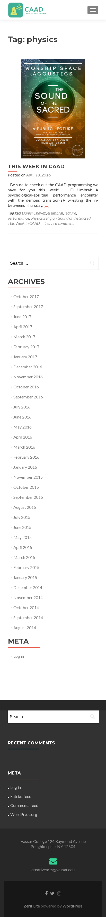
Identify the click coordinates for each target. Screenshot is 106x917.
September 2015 (28, 497)
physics (37, 218)
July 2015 (21, 517)
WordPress (72, 905)
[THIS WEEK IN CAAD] (53, 108)
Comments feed (24, 805)
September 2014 (28, 617)
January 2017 (25, 356)
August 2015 (24, 507)
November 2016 (28, 376)
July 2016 (21, 406)
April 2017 (22, 326)
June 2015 (22, 527)
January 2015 (25, 577)
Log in (18, 656)
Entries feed (20, 796)
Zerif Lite (32, 905)
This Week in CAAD (24, 223)
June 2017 (22, 316)
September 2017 (28, 306)
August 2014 (24, 627)
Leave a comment (59, 223)
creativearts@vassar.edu (53, 869)
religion (50, 218)
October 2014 (26, 607)
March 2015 (24, 557)
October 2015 (26, 487)
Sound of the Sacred (74, 218)
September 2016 (28, 396)
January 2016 (25, 467)
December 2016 (27, 366)
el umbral (55, 212)
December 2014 (27, 587)
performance (18, 218)
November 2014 (28, 597)
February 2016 (26, 457)
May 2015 (22, 537)
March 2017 (24, 336)
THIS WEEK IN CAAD (36, 166)
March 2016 (24, 446)
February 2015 (26, 567)
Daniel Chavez (34, 212)
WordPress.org (23, 814)
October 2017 (26, 296)
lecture (70, 212)
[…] (46, 205)
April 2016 (22, 436)
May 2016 (22, 426)
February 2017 (26, 346)
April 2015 (22, 547)
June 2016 (22, 416)
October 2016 (26, 386)
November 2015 (28, 477)
